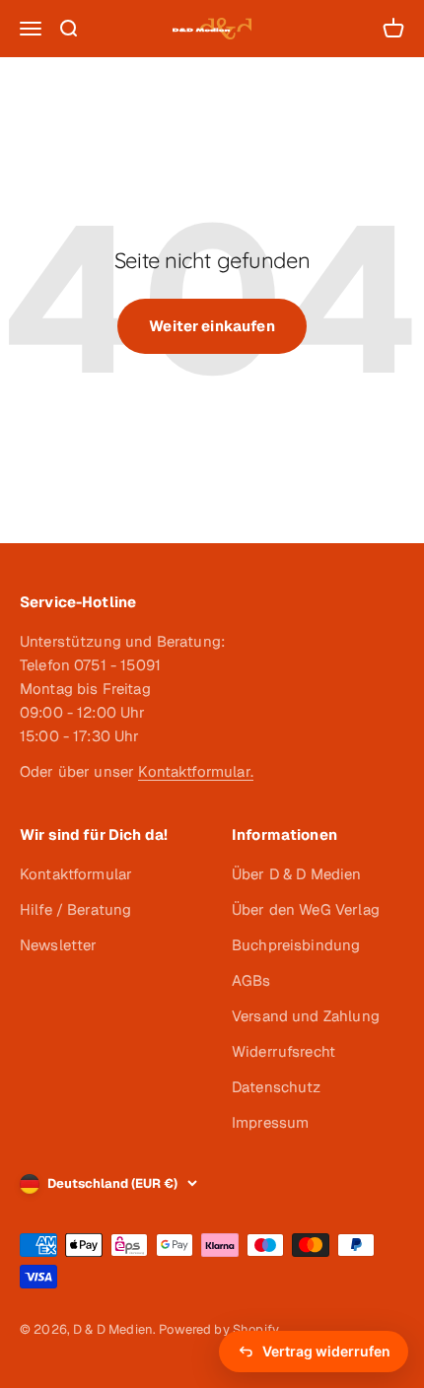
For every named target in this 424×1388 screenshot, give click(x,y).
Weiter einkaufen (211, 325)
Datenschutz (276, 1086)
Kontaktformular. (195, 771)
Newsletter (59, 945)
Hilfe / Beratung (75, 909)
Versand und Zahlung (306, 1015)
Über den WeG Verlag (306, 909)
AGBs (251, 980)
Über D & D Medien (297, 874)
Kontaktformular (76, 874)
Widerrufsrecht (283, 1051)
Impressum (270, 1122)
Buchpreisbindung (296, 945)
